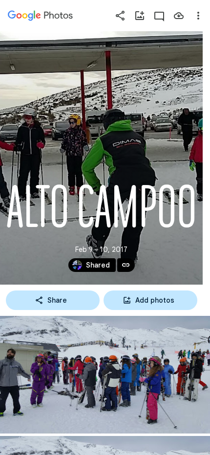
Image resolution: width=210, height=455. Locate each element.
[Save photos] (179, 15)
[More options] (198, 15)
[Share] (120, 15)
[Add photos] (139, 15)
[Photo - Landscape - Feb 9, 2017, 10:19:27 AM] (105, 375)
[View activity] (159, 15)
